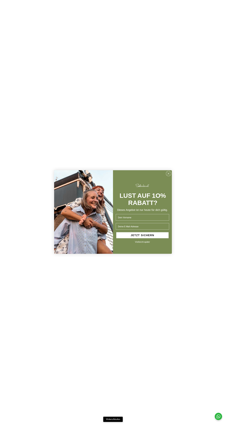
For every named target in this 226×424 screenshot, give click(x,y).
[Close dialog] (168, 173)
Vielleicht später (142, 242)
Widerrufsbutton (113, 419)
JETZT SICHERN (142, 235)
